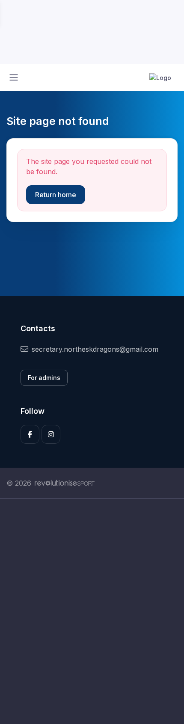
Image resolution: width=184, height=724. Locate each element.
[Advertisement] (92, 611)
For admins (44, 377)
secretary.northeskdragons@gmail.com (95, 349)
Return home (55, 194)
